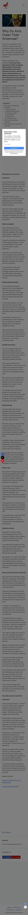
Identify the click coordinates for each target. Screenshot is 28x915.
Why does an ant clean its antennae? (11, 106)
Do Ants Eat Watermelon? (10, 786)
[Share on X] (2, 457)
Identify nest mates (12, 113)
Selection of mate (11, 118)
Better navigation (11, 109)
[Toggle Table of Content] (22, 103)
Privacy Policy (10, 909)
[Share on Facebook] (2, 454)
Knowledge (7, 832)
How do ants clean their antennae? (11, 121)
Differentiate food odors (13, 111)
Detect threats (10, 114)
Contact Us (18, 909)
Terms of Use (17, 907)
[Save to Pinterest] (2, 461)
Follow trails (10, 116)
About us (9, 907)
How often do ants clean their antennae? (12, 125)
